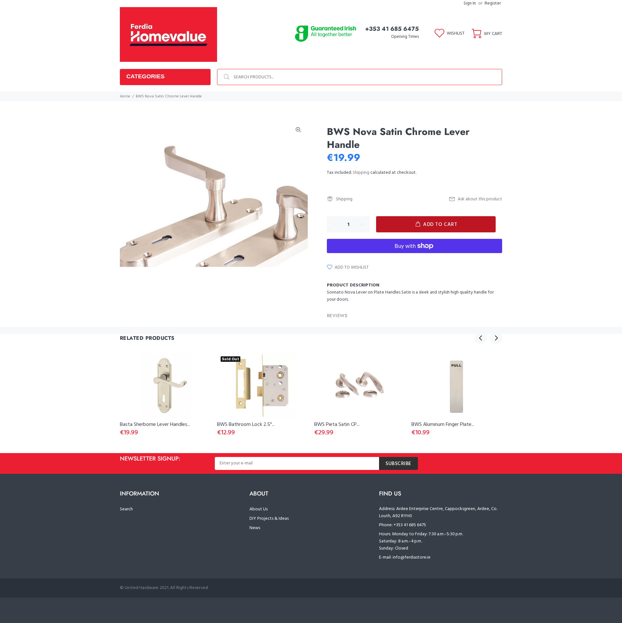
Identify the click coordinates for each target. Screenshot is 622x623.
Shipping (361, 172)
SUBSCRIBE (398, 464)
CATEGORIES (145, 76)
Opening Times (405, 36)
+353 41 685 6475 (392, 29)
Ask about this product (480, 199)
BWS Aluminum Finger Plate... (442, 424)
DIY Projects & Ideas (269, 518)
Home (125, 96)
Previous (481, 338)
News (254, 528)
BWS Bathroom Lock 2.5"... (246, 424)
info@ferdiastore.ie (412, 557)
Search (126, 509)
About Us (258, 509)
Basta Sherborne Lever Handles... (155, 424)
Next (496, 338)
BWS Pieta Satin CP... (337, 424)
